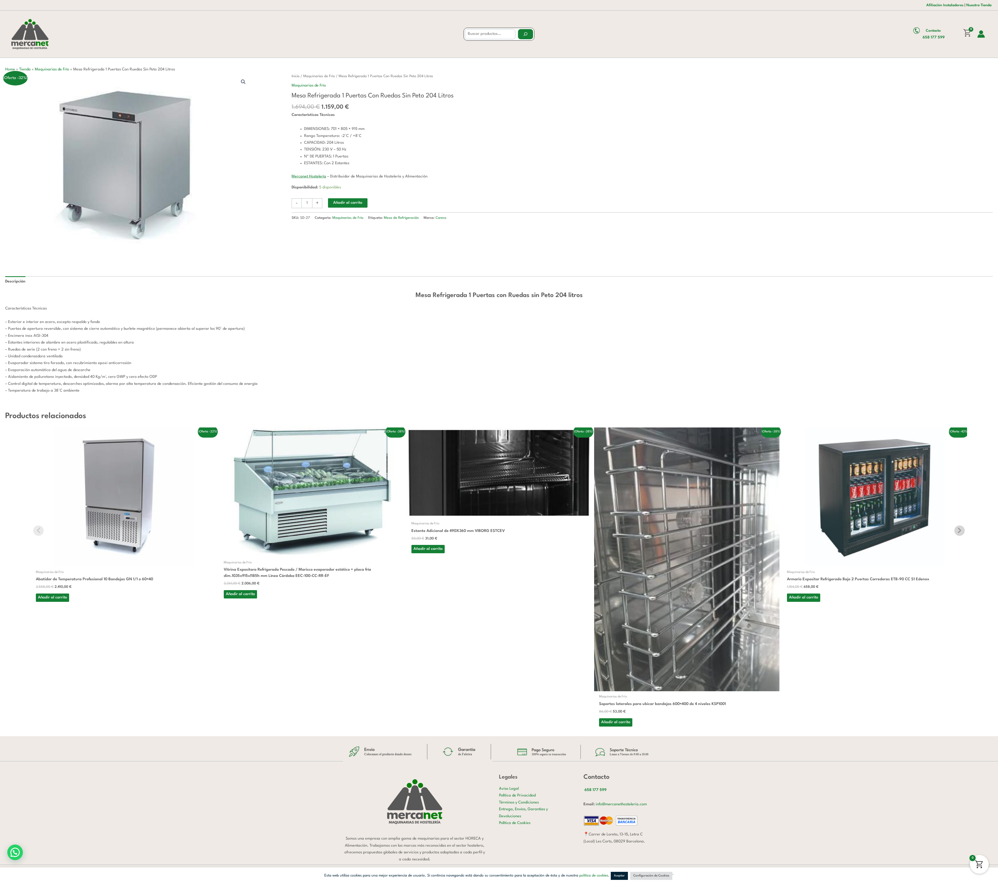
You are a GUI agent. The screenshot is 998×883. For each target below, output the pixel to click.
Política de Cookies (514, 823)
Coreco (441, 218)
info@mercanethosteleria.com (621, 804)
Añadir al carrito (347, 203)
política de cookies (593, 875)
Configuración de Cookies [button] (651, 875)
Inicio (295, 76)
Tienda (25, 69)
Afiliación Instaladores (944, 5)
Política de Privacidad (517, 796)
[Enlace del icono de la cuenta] (981, 34)
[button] (243, 82)
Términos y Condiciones (519, 803)
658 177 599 (934, 37)
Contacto (933, 30)
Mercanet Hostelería (309, 177)
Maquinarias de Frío (52, 69)
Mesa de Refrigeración (401, 218)
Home (10, 69)
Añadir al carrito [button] (52, 597)
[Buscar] (525, 34)
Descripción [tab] (15, 282)
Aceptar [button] (619, 875)
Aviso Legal (509, 789)
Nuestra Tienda (979, 5)
